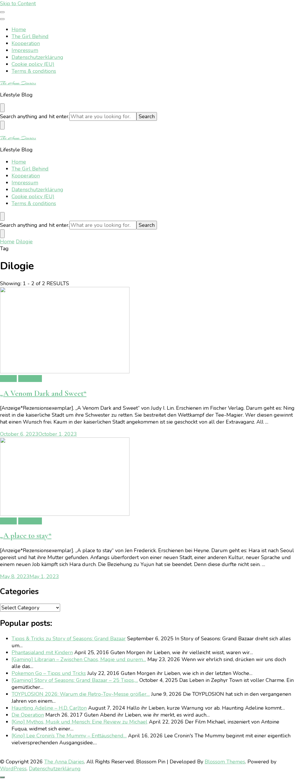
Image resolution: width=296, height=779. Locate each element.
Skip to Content (18, 3)
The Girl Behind (30, 36)
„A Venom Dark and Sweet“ (43, 393)
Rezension (30, 378)
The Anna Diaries (18, 83)
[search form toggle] (2, 107)
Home (19, 29)
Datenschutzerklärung (37, 57)
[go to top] (2, 777)
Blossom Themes (225, 761)
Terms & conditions (34, 71)
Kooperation (26, 43)
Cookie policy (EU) (33, 64)
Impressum (25, 50)
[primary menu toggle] (2, 12)
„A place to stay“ (25, 535)
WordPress (13, 768)
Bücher (8, 378)
